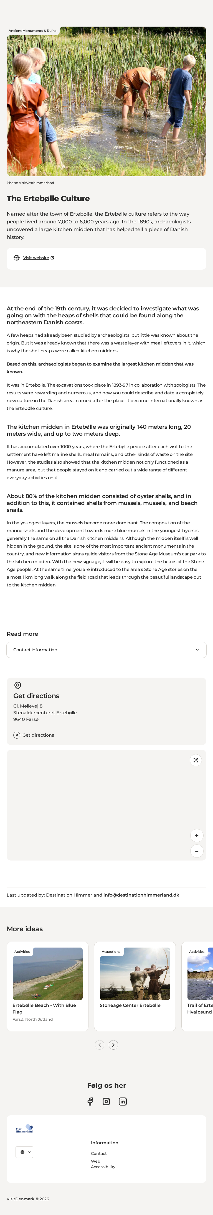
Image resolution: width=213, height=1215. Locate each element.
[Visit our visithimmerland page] (90, 1101)
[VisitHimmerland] (24, 1128)
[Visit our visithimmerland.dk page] (106, 1101)
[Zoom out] (197, 851)
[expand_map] (196, 760)
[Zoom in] (197, 835)
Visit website (36, 257)
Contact (99, 1153)
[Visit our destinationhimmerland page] (123, 1101)
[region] (106, 805)
